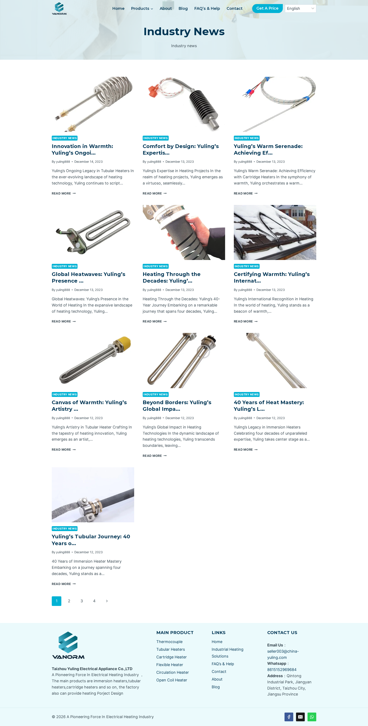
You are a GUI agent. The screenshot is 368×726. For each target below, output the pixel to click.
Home (118, 8)
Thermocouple (169, 641)
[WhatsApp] (312, 717)
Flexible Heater (169, 664)
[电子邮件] (300, 717)
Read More (64, 193)
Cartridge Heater (171, 657)
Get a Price (267, 8)
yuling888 (63, 161)
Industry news (65, 138)
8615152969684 (282, 669)
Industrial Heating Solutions (227, 652)
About (166, 8)
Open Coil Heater (171, 680)
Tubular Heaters (170, 649)
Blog (183, 8)
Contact (235, 8)
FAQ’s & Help (207, 8)
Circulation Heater (172, 672)
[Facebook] (289, 717)
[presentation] (93, 104)
